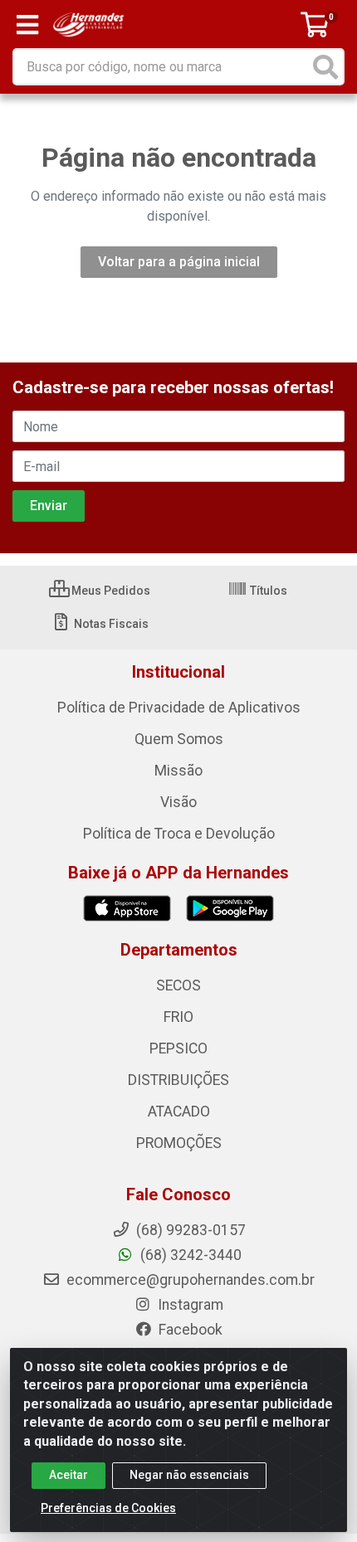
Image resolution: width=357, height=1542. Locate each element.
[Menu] (27, 25)
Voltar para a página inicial (179, 262)
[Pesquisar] (325, 67)
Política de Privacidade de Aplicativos (179, 707)
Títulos (267, 590)
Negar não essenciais (189, 1474)
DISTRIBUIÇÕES (178, 1080)
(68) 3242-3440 (189, 1255)
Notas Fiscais (110, 623)
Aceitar (68, 1474)
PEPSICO (178, 1048)
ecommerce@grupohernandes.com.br (189, 1280)
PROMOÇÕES (179, 1143)
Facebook (189, 1329)
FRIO (178, 1017)
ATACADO (179, 1111)
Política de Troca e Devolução (179, 833)
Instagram (188, 1304)
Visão (178, 802)
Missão (178, 770)
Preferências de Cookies (108, 1508)
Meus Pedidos (109, 590)
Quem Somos (178, 739)
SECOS (178, 985)
